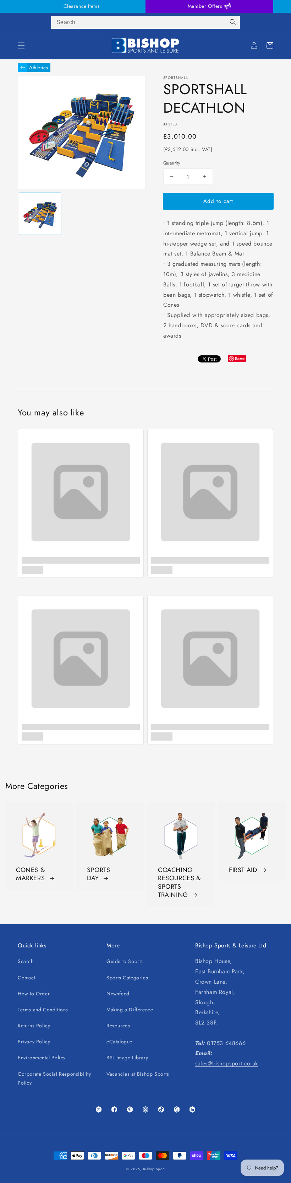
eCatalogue (119, 1041)
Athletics (38, 67)
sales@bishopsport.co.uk (226, 1063)
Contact (26, 977)
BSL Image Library (127, 1057)
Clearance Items (82, 6)
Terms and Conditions (43, 1009)
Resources (118, 1025)
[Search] (232, 22)
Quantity (171, 163)
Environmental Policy (42, 1057)
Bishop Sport (154, 1169)
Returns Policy (34, 1025)
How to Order (34, 993)
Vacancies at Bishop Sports (137, 1073)
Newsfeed (118, 993)
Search (26, 961)
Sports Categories (127, 977)
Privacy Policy (34, 1041)
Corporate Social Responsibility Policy (54, 1078)
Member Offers (206, 6)
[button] (21, 45)
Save (240, 358)
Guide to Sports (124, 961)
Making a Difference (129, 1009)
